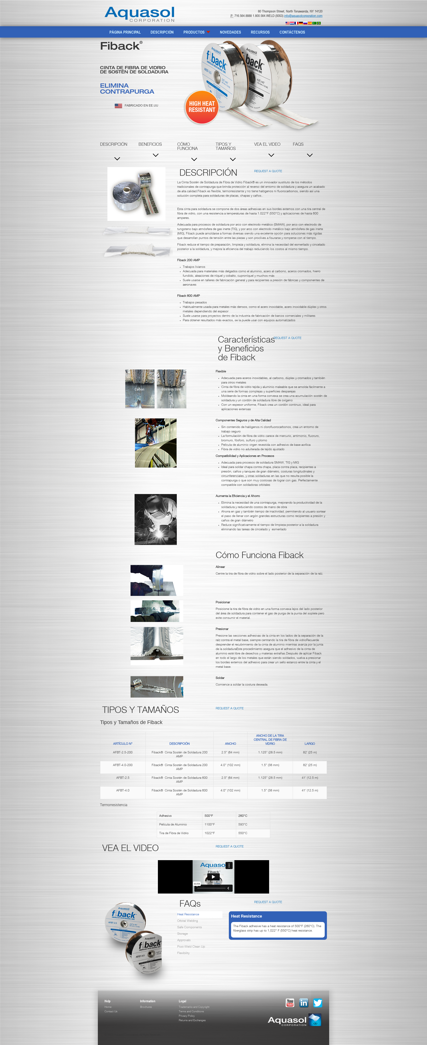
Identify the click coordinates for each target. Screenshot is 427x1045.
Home (108, 1007)
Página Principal (125, 32)
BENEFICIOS (150, 145)
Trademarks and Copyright (194, 1007)
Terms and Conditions (191, 1011)
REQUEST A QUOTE (268, 171)
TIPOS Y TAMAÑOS (226, 147)
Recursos (260, 32)
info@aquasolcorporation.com (303, 15)
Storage (182, 934)
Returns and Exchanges (192, 1020)
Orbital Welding (187, 921)
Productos (194, 32)
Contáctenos (292, 32)
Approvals (184, 940)
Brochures (146, 1007)
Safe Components (189, 927)
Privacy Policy (187, 1016)
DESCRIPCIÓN (162, 32)
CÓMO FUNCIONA (187, 147)
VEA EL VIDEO (267, 145)
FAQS (298, 145)
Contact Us (111, 1011)
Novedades (230, 32)
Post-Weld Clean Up (191, 946)
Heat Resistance (188, 914)
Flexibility (183, 953)
